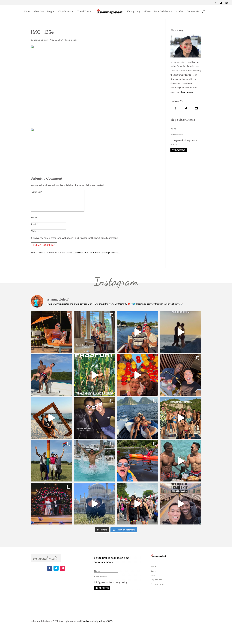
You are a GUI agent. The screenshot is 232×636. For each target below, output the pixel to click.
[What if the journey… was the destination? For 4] (180, 503)
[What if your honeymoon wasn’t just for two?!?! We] (180, 418)
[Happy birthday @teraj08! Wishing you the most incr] (94, 503)
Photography (133, 11)
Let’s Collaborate (163, 11)
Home (27, 11)
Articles (179, 11)
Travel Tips (83, 11)
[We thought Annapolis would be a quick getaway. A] (137, 332)
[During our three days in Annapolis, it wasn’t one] (94, 332)
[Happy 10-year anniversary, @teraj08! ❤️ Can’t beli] (94, 418)
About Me (39, 11)
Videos (147, 11)
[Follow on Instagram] (226, 3)
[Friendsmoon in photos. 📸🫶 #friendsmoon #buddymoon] (137, 418)
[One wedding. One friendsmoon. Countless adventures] (180, 332)
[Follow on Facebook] (215, 3)
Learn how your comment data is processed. (96, 252)
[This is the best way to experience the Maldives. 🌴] (180, 461)
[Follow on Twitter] (221, 3)
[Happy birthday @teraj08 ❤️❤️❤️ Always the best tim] (51, 375)
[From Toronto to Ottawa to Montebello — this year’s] (137, 461)
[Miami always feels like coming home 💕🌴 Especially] (94, 461)
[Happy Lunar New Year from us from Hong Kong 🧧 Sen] (137, 375)
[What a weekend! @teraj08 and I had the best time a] (51, 461)
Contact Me (193, 11)
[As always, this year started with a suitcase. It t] (51, 418)
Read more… (187, 92)
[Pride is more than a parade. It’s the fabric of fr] (137, 503)
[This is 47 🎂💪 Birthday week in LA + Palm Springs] (51, 332)
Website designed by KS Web (98, 620)
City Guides (64, 11)
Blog (49, 11)
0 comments (71, 39)
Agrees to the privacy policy (112, 582)
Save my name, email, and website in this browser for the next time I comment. (76, 237)
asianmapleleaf (41, 39)
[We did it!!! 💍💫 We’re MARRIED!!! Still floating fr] (51, 503)
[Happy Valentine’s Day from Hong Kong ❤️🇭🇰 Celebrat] (180, 375)
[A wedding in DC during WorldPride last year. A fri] (94, 375)
